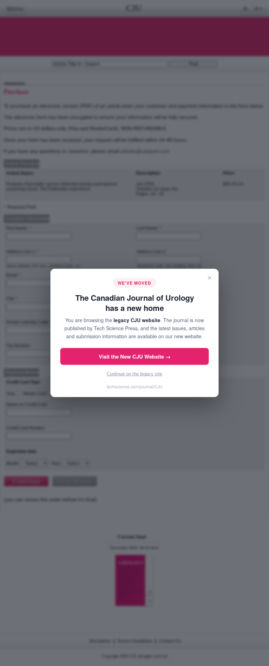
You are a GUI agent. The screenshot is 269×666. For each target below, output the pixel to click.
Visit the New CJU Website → (135, 356)
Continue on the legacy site (134, 373)
